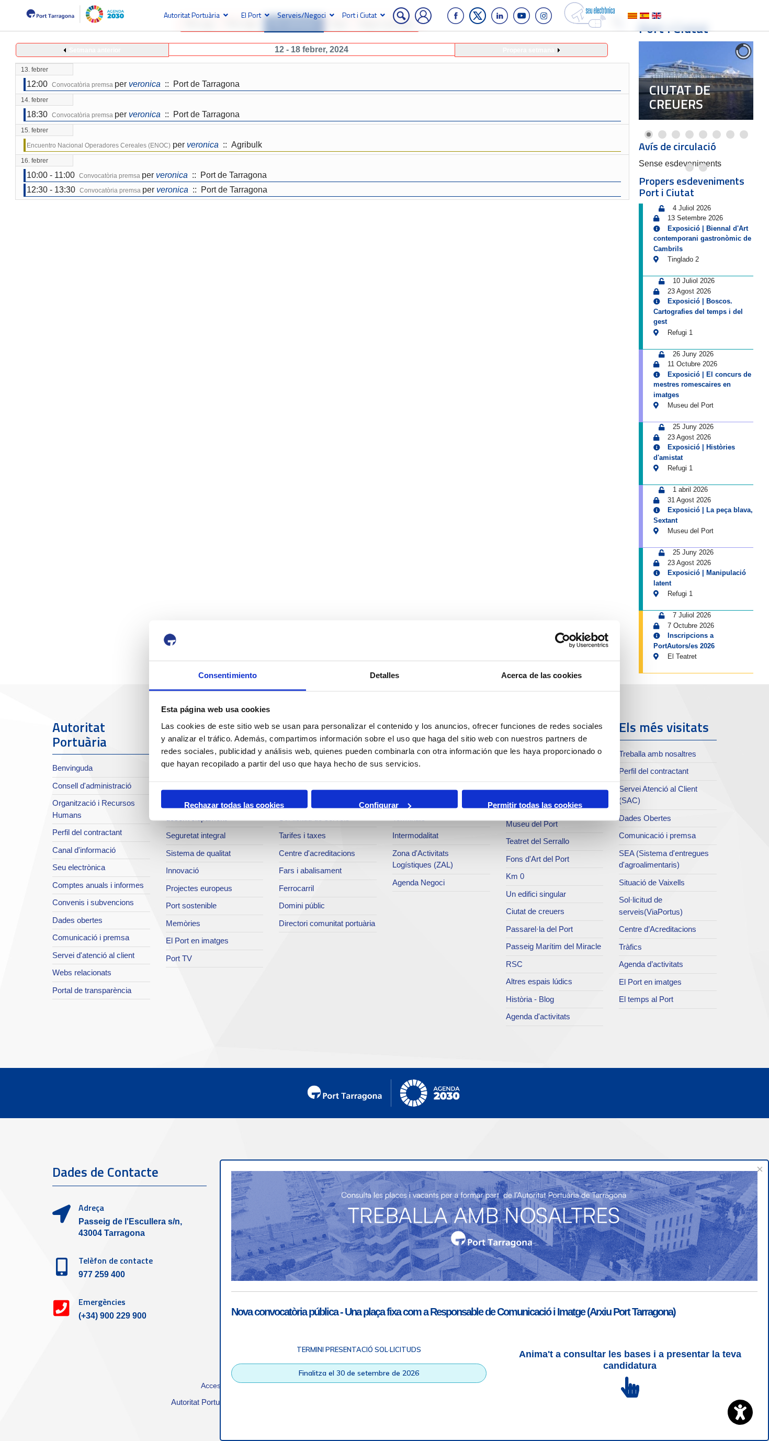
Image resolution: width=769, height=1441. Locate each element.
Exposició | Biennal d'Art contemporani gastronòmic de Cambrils (702, 238)
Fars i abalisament (310, 870)
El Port (251, 14)
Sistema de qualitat (198, 853)
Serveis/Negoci (301, 14)
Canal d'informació (84, 850)
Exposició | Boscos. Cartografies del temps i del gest (698, 311)
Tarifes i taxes (302, 835)
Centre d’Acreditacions (657, 929)
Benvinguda (72, 767)
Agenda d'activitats (538, 1016)
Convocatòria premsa (83, 84)
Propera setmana (529, 50)
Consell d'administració (91, 785)
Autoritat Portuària (192, 14)
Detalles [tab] (385, 674)
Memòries (183, 923)
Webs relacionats (81, 972)
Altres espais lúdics (539, 981)
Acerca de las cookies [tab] (541, 674)
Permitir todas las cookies (535, 804)
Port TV (179, 958)
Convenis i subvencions (93, 902)
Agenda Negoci (418, 882)
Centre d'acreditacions (317, 853)
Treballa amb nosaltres (657, 753)
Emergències (102, 1302)
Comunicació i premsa (90, 937)
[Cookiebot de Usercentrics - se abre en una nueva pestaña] (562, 640)
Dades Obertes (645, 818)
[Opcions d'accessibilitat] (740, 1412)
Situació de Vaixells (652, 882)
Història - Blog (530, 999)
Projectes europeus (199, 888)
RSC (514, 964)
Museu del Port (532, 823)
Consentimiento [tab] (227, 674)
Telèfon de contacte (115, 1260)
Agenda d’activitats (651, 964)
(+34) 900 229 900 (112, 1315)
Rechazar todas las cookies (234, 804)
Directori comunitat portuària (327, 923)
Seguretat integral (195, 835)
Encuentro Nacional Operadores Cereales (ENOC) (99, 145)
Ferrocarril (296, 888)
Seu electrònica (78, 867)
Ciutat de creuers (679, 97)
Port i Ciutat (359, 14)
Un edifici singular (536, 894)
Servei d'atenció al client (93, 955)
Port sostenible (191, 905)
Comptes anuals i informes (98, 885)
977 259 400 (101, 1274)
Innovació (182, 870)
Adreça (91, 1207)
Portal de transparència (91, 990)
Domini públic (302, 905)
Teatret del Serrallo (537, 841)
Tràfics (630, 946)
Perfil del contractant (87, 832)
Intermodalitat (415, 835)
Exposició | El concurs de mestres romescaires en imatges (702, 384)
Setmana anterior (95, 50)
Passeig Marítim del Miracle (553, 946)
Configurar (379, 804)
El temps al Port (646, 999)
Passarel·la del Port (539, 929)
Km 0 (515, 876)
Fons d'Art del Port (537, 858)
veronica (145, 84)
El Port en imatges (197, 940)
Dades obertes (77, 920)
